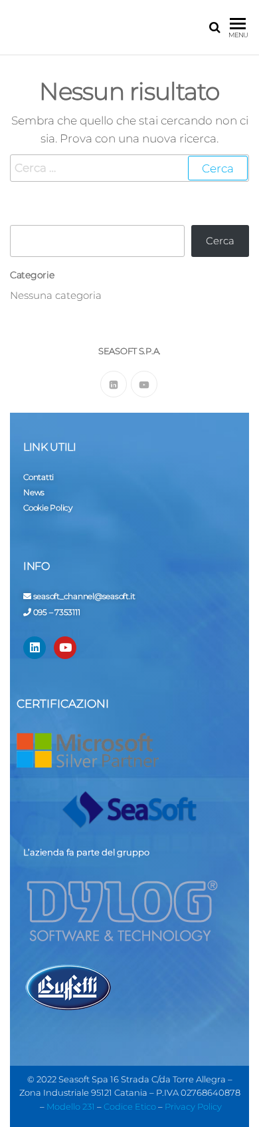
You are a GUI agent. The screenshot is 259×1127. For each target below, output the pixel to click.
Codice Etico (130, 1106)
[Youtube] (144, 384)
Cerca (220, 240)
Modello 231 (70, 1106)
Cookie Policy (47, 508)
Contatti (38, 477)
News (33, 492)
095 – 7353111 (56, 612)
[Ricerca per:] (129, 168)
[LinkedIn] (113, 384)
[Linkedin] (34, 647)
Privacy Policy (193, 1106)
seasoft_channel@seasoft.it (84, 596)
